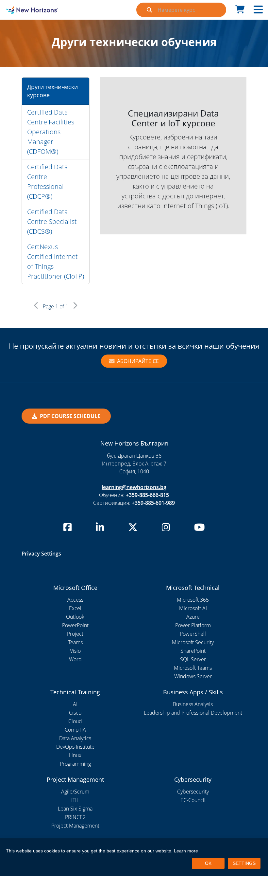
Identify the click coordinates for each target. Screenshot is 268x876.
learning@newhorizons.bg (134, 487)
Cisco (75, 712)
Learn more (186, 850)
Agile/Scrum (75, 791)
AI (75, 704)
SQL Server (193, 659)
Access (75, 599)
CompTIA (75, 729)
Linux (75, 755)
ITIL (75, 800)
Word (75, 659)
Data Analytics (75, 738)
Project (75, 633)
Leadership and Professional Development (193, 712)
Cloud (75, 721)
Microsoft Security (193, 642)
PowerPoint (75, 625)
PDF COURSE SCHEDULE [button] (70, 416)
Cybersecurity (193, 791)
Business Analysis (193, 704)
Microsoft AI (193, 608)
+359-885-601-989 (153, 502)
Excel (75, 608)
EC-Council (193, 800)
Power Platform (193, 625)
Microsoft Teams (193, 667)
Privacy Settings (41, 553)
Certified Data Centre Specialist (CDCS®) (52, 221)
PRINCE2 (75, 817)
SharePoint (193, 650)
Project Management (75, 825)
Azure (193, 616)
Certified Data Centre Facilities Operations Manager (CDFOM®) (50, 132)
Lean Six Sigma (75, 808)
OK (208, 863)
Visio (75, 650)
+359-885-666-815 (147, 495)
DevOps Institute (75, 746)
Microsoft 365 (193, 599)
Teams (75, 642)
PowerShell (193, 633)
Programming (75, 763)
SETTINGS (244, 863)
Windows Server (193, 676)
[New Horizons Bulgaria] (33, 10)
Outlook (75, 616)
